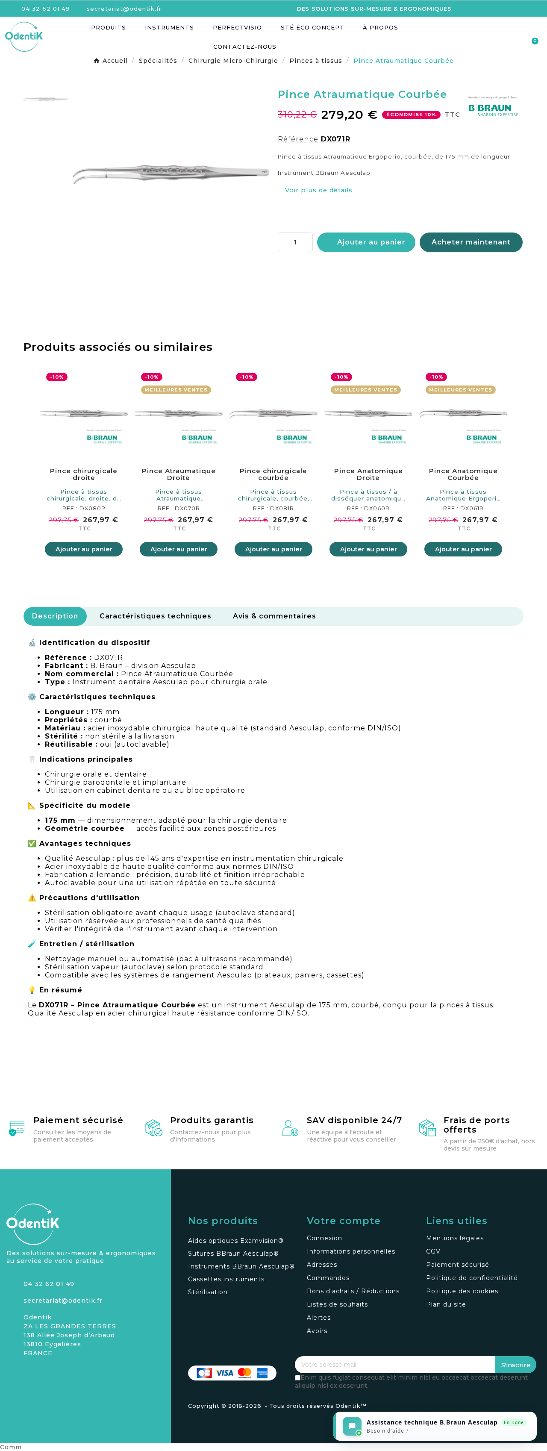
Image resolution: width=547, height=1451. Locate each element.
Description (55, 616)
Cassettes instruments (226, 1279)
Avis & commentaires (274, 616)
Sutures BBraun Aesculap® (233, 1253)
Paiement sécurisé (78, 1120)
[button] (485, 37)
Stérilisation (208, 1292)
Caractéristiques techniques (156, 616)
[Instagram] (13, 1374)
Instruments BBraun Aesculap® (241, 1266)
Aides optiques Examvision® (236, 1241)
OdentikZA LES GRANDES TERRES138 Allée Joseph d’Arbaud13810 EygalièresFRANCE (70, 1335)
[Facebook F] (28, 1374)
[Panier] (531, 37)
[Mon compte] (500, 37)
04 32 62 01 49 (49, 1284)
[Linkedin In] (42, 1374)
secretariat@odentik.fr (63, 1300)
